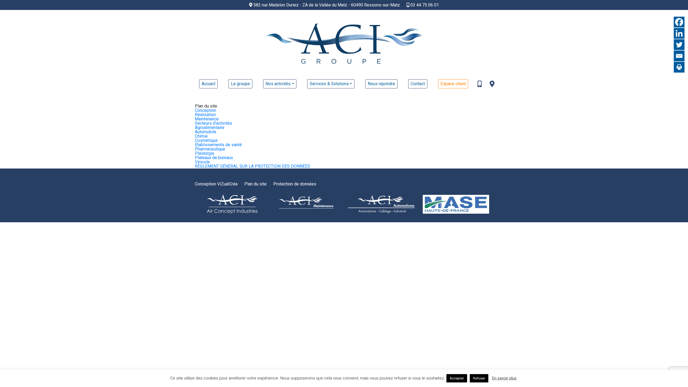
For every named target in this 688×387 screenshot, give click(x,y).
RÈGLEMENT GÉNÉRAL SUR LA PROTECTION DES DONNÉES (252, 166)
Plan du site (255, 184)
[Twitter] (679, 44)
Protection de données (294, 184)
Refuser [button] (479, 378)
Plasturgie (204, 153)
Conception (205, 110)
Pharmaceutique (210, 149)
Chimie (201, 136)
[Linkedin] (679, 33)
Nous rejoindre (381, 83)
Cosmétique (206, 140)
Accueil (208, 83)
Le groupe (240, 83)
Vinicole (202, 161)
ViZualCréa (227, 184)
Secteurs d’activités (213, 123)
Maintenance (207, 118)
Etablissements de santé (218, 144)
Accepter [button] (457, 378)
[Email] (679, 56)
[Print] (679, 67)
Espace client (453, 83)
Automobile (205, 131)
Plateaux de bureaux (214, 157)
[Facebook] (679, 22)
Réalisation (205, 114)
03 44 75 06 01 (424, 5)
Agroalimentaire (209, 127)
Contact (418, 83)
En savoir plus (504, 378)
